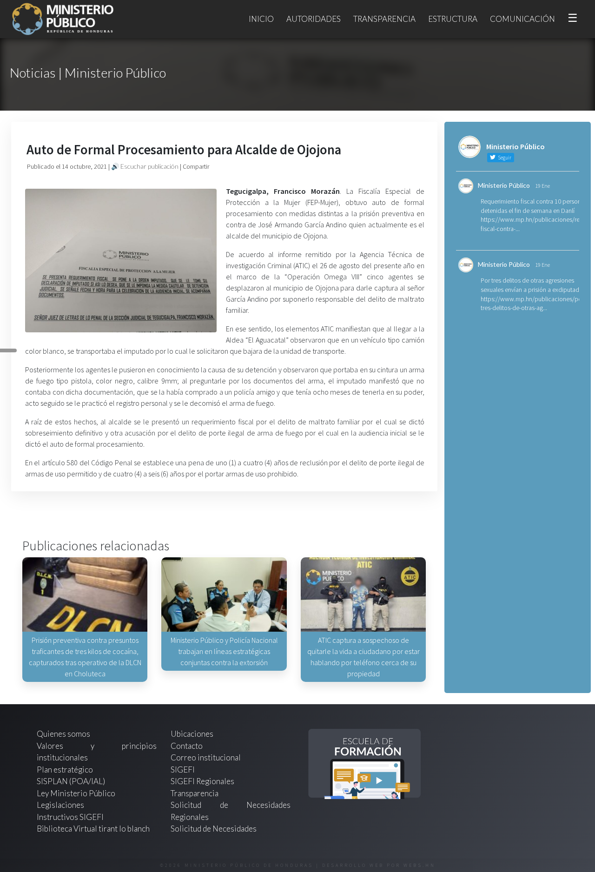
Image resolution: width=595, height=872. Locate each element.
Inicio (261, 19)
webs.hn (419, 865)
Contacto (187, 746)
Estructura (452, 19)
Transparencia (384, 19)
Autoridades (313, 19)
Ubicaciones (192, 734)
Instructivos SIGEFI (70, 817)
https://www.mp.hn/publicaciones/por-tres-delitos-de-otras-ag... (533, 303)
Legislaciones (60, 805)
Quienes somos (63, 734)
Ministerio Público (504, 185)
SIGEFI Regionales (202, 781)
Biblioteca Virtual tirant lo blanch (93, 828)
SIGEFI (183, 769)
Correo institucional (206, 757)
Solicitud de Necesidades (214, 828)
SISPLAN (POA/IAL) (71, 781)
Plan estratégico (65, 769)
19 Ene (542, 185)
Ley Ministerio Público (76, 793)
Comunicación (522, 19)
